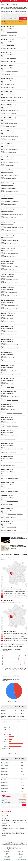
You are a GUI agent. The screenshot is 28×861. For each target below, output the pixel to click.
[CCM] (20, 851)
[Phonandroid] (20, 859)
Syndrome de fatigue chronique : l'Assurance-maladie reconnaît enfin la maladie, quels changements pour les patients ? (14, 822)
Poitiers (8, 84)
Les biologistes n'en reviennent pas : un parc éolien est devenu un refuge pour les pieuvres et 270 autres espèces (14, 833)
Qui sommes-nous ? (5, 842)
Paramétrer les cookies (5, 844)
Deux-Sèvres (14, 32)
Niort (8, 35)
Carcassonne (10, 152)
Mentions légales (18, 844)
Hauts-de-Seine (14, 501)
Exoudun (9, 32)
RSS (10, 843)
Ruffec (8, 465)
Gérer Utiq (12, 844)
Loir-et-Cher (15, 282)
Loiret (17, 348)
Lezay (8, 188)
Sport (4, 800)
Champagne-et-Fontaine (12, 462)
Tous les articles (6, 843)
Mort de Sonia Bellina (7, 813)
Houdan (8, 361)
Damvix (8, 409)
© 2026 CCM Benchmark (14, 845)
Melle (8, 439)
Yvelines (12, 361)
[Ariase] (7, 859)
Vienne (12, 45)
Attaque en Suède (6, 825)
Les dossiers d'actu (7, 802)
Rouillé (8, 45)
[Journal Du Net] (7, 854)
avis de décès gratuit (16, 21)
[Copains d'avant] (7, 857)
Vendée (18, 308)
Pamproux (9, 71)
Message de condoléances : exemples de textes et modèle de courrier (18, 547)
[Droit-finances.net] (20, 854)
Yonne (11, 504)
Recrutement (14, 843)
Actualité (5, 799)
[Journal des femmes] (7, 851)
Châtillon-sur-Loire (11, 348)
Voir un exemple (22, 799)
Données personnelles (21, 843)
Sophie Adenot (5, 817)
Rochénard (10, 295)
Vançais (9, 123)
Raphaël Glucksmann (7, 827)
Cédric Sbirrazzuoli (6, 818)
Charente (12, 465)
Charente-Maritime (17, 374)
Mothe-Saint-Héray (12, 214)
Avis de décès (6, 3)
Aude (14, 152)
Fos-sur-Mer (9, 413)
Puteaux (9, 501)
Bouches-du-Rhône (17, 413)
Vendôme (9, 282)
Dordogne (21, 462)
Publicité (21, 842)
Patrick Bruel (5, 815)
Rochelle (10, 374)
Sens (8, 504)
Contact (24, 842)
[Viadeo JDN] (20, 857)
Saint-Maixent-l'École (11, 97)
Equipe (11, 842)
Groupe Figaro (24, 844)
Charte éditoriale (16, 842)
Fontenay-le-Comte (11, 308)
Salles (8, 488)
